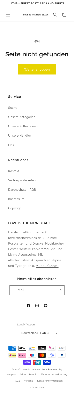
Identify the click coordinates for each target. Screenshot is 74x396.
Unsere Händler (19, 135)
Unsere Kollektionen (22, 126)
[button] (8, 14)
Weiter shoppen (37, 69)
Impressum (16, 199)
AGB (17, 380)
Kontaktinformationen (50, 380)
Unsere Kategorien (21, 117)
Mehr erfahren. (47, 266)
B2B (11, 145)
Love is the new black (34, 369)
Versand (28, 380)
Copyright (15, 208)
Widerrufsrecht (29, 374)
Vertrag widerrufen (22, 180)
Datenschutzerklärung (54, 374)
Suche (12, 107)
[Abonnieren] (59, 290)
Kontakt (13, 171)
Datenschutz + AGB (22, 189)
